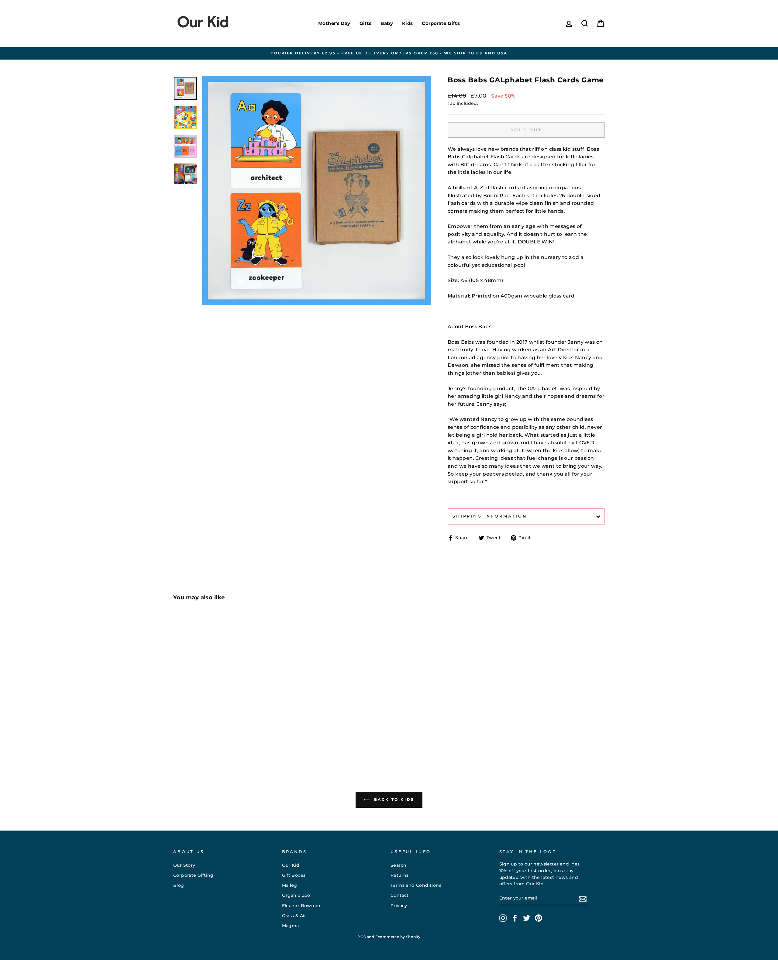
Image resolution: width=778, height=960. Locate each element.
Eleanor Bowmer (301, 905)
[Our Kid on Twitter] (526, 918)
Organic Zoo (296, 895)
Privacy (399, 905)
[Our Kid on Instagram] (503, 918)
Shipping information (490, 516)
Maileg (289, 885)
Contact (400, 895)
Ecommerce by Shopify (398, 936)
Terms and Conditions (416, 885)
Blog (178, 885)
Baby (386, 23)
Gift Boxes (294, 875)
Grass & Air (294, 915)
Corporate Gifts (441, 23)
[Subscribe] (583, 899)
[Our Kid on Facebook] (514, 918)
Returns (400, 875)
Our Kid (291, 865)
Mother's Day (334, 23)
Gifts (366, 23)
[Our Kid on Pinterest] (538, 918)
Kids (407, 23)
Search (398, 865)
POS (361, 936)
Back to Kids (393, 799)
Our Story (184, 865)
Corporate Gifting (193, 875)
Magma (290, 925)
